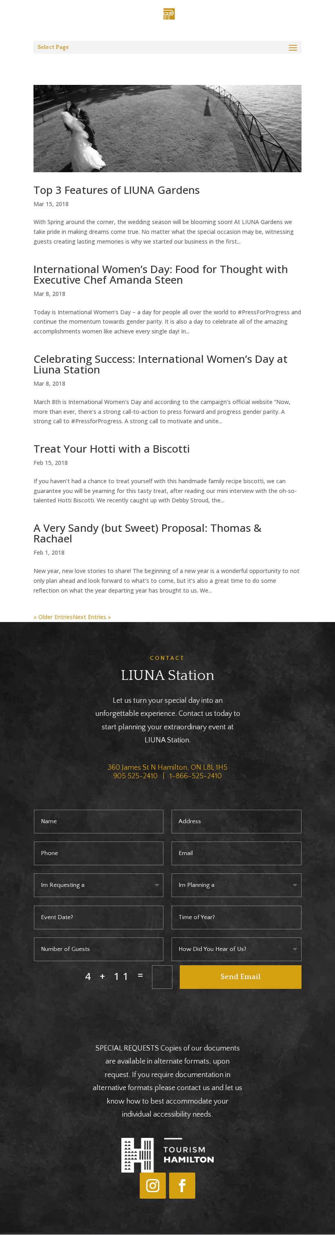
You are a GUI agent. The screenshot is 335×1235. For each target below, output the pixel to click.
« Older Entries (53, 617)
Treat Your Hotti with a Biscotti (112, 448)
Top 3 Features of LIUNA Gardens (117, 189)
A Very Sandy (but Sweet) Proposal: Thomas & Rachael (147, 533)
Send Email (241, 977)
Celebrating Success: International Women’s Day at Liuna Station (161, 364)
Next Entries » (92, 617)
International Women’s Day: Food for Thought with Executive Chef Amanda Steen (161, 274)
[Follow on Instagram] (153, 1186)
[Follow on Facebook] (182, 1186)
